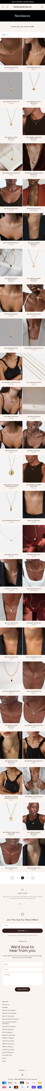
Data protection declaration (10, 1019)
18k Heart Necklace (11, 67)
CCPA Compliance (8, 1052)
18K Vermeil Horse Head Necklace (11, 833)
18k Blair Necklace (33, 868)
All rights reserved (31, 1079)
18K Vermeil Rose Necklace (33, 348)
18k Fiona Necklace (11, 348)
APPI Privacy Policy (8, 1029)
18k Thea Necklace (33, 416)
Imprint (4, 1058)
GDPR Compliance (7, 1046)
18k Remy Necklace (33, 450)
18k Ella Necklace (33, 520)
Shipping (5, 1007)
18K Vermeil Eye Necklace (34, 796)
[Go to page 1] (12, 878)
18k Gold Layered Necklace (34, 243)
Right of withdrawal (8, 1016)
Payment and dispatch (9, 1010)
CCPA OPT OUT (7, 1055)
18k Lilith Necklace (11, 623)
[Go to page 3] (33, 878)
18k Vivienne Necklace (34, 657)
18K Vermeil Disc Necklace (11, 173)
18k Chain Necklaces (33, 382)
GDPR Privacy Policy (8, 1044)
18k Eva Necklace (11, 868)
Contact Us (5, 1004)
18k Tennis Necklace (34, 67)
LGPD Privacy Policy (8, 1041)
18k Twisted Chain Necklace (11, 762)
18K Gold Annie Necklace (11, 691)
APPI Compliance (7, 1032)
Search (4, 1061)
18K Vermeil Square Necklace (34, 279)
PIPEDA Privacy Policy (8, 1035)
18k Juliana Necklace (33, 691)
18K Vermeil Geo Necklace (11, 382)
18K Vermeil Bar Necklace (11, 520)
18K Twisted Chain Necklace (11, 726)
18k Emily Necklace (11, 588)
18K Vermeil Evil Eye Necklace (34, 102)
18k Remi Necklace (11, 450)
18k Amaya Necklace (11, 657)
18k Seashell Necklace (11, 101)
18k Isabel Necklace (11, 554)
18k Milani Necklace (11, 208)
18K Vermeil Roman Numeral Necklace (11, 797)
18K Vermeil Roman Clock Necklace (34, 174)
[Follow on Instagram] (22, 1075)
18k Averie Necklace (34, 588)
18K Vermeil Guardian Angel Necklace (11, 485)
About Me (5, 1001)
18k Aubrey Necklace (11, 416)
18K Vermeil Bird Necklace (34, 761)
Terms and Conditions (9, 1026)
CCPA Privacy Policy (8, 1049)
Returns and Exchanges (9, 1013)
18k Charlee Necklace (11, 243)
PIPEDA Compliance (8, 1038)
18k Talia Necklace (11, 314)
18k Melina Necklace (34, 208)
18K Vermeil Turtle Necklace (11, 138)
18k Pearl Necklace (34, 554)
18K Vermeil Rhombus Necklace (33, 485)
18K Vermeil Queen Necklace (11, 279)
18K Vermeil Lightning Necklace (34, 138)
